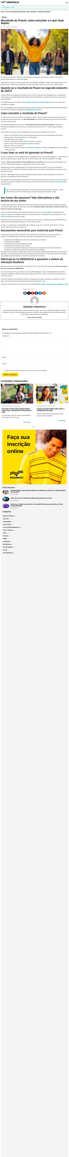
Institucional (8, 544)
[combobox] (34, 7)
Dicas (6, 533)
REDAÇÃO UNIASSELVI (34, 307)
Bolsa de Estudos (9, 516)
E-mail (4, 363)
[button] (66, 2)
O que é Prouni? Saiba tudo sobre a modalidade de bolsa (50, 409)
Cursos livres (8, 524)
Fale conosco (59, 182)
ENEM (6, 538)
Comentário (6, 336)
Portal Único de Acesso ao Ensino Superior (37, 102)
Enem (26, 141)
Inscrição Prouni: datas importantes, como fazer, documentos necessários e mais (17, 410)
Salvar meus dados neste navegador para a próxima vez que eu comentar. (25, 370)
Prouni (8, 12)
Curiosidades (8, 521)
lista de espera (7, 216)
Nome (4, 357)
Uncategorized (9, 553)
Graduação (8, 541)
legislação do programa (33, 109)
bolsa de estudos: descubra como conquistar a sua (51, 284)
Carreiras (7, 519)
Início (2, 12)
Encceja (6, 536)
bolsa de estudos (34, 147)
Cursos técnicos (9, 530)
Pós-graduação (9, 547)
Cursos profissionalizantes (12, 527)
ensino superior (47, 212)
